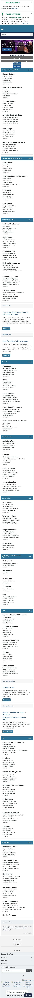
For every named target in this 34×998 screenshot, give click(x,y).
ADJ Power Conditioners (9, 903)
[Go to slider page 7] (22, 55)
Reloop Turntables (7, 805)
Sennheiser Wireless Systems (11, 520)
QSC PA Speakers (7, 504)
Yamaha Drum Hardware (9, 668)
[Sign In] (27, 29)
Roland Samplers (7, 834)
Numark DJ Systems (8, 780)
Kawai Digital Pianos (8, 245)
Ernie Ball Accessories (9, 144)
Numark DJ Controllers (9, 752)
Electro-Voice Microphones (10, 536)
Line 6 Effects (6, 92)
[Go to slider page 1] (12, 55)
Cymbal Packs (6, 617)
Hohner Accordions (8, 589)
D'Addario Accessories (9, 148)
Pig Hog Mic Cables (8, 854)
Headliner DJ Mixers (8, 764)
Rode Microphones (8, 374)
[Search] (31, 34)
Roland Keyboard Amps (9, 253)
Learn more (14, 8)
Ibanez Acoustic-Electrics (10, 123)
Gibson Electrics (7, 76)
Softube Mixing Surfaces (9, 472)
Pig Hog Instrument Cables (10, 868)
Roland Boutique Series (9, 228)
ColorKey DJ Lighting (8, 793)
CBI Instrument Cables (9, 866)
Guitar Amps (7, 129)
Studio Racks (6, 423)
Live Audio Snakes (9, 888)
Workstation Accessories (9, 427)
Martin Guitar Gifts (8, 602)
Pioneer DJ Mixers (7, 760)
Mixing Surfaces (8, 468)
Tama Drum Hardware (9, 672)
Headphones (7, 874)
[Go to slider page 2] (14, 55)
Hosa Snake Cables (8, 892)
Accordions (6, 587)
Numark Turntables (8, 807)
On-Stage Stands (7, 265)
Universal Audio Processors (10, 409)
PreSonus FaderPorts (8, 476)
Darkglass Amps (7, 196)
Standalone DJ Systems (11, 772)
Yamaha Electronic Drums (10, 646)
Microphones (7, 366)
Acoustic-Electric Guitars (12, 115)
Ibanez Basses (6, 165)
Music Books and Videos (9, 563)
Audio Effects (6, 461)
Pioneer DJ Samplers (8, 832)
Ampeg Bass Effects (8, 211)
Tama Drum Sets (7, 629)
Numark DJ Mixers (8, 766)
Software (5, 455)
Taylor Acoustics (7, 105)
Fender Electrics (7, 78)
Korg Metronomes (7, 573)
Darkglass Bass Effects (9, 206)
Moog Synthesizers (8, 232)
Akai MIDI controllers (8, 294)
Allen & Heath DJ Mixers (9, 762)
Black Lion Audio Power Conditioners (13, 907)
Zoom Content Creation (9, 488)
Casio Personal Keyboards (10, 279)
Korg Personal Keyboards (9, 283)
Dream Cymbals (7, 658)
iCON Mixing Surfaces (9, 474)
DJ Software (6, 462)
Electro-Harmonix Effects (10, 94)
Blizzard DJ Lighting (8, 791)
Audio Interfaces (8, 441)
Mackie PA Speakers (8, 510)
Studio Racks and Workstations (14, 421)
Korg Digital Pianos (8, 242)
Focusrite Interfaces (8, 447)
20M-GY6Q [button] (17, 944)
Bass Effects (7, 204)
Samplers (6, 826)
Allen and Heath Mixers (9, 386)
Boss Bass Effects (7, 209)
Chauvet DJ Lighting (8, 789)
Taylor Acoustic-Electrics (9, 117)
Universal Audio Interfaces (10, 443)
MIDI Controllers (8, 290)
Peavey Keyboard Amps (9, 257)
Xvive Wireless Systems (9, 522)
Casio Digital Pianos (8, 240)
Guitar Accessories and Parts (13, 142)
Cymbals (5, 652)
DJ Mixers (6, 758)
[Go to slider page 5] (18, 55)
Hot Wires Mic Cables (8, 853)
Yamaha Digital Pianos (9, 243)
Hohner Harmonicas (8, 581)
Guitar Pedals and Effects (12, 88)
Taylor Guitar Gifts (8, 600)
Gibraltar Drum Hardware (10, 673)
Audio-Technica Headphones (11, 876)
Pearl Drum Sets (7, 632)
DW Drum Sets (6, 631)
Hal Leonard (7, 561)
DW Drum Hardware (8, 670)
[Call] (31, 29)
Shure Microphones (8, 372)
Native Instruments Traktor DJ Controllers (15, 750)
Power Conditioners (10, 901)
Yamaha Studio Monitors (9, 397)
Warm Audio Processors (9, 413)
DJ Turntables (7, 799)
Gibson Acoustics (7, 107)
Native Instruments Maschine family (13, 815)
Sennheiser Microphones (9, 370)
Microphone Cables (9, 847)
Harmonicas (7, 579)
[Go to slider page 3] (15, 55)
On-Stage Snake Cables (9, 890)
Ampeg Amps (6, 192)
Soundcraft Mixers (7, 388)
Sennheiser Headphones (9, 882)
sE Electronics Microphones (10, 537)
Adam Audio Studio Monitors (11, 401)
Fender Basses (6, 167)
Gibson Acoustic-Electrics (10, 121)
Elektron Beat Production (9, 819)
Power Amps (7, 543)
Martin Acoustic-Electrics (10, 119)
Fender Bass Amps (7, 198)
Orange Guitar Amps (8, 135)
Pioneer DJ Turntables (9, 801)
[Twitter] (23, 976)
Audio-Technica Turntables (10, 803)
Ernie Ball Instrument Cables (10, 864)
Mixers (5, 380)
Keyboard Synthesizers (11, 224)
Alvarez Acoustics (7, 109)
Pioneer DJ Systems (8, 776)
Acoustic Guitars (8, 101)
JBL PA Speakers (7, 506)
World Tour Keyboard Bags (10, 267)
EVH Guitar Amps (7, 136)
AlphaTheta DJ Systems (9, 778)
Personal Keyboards (10, 277)
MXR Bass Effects (7, 208)
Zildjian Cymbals (7, 656)
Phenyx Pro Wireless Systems (11, 524)
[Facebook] (10, 976)
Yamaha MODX (6, 230)
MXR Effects (6, 95)
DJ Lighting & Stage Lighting (13, 785)
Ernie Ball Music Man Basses (10, 184)
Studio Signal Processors (12, 407)
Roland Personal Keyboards (10, 284)
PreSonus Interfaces (8, 445)
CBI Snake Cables (7, 894)
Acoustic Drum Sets (10, 627)
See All (30, 70)
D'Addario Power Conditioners (11, 909)
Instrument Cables (9, 860)
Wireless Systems (9, 516)
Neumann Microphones (9, 368)
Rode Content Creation (9, 484)
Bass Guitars (7, 163)
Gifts (4, 595)
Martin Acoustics (7, 103)
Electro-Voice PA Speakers (10, 508)
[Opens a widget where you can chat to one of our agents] (28, 995)
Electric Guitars (8, 74)
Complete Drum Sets (8, 619)
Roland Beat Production (9, 821)
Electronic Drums (7, 621)
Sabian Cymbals (7, 654)
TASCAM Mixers (7, 382)
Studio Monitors (8, 393)
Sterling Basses (7, 180)
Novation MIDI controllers (10, 296)
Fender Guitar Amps (8, 131)
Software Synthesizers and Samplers (13, 459)
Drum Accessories (7, 623)
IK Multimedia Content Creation (11, 486)
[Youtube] (30, 976)
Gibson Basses (6, 170)
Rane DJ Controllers (8, 748)
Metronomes (7, 571)
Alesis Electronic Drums (9, 644)
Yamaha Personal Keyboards (10, 281)
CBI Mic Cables (7, 851)
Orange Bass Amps (8, 194)
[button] (2, 29)
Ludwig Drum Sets (7, 634)
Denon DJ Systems (8, 774)
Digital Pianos (7, 238)
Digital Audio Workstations (10, 457)
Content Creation (9, 482)
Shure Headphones (8, 880)
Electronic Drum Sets (10, 640)
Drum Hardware (8, 666)
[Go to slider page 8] (23, 55)
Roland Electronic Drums (9, 642)
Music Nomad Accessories (10, 150)
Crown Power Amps (8, 545)
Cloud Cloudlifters (7, 415)
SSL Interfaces (6, 449)
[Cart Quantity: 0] (24, 29)
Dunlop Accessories (8, 146)
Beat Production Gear (10, 813)
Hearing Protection (9, 915)
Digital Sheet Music (8, 565)
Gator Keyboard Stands (9, 269)
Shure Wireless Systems (9, 518)
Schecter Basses (7, 182)
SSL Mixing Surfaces (8, 470)
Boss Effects (6, 90)
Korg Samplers (6, 830)
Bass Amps (6, 190)
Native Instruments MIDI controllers (13, 292)
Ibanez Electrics (7, 82)
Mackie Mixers (6, 384)
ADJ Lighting (6, 787)
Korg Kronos (6, 226)
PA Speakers (7, 502)
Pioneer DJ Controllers (9, 746)
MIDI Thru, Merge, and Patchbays (12, 271)
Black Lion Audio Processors (11, 411)
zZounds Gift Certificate (9, 597)
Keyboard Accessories (11, 263)
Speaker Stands (7, 429)
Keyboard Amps (8, 251)
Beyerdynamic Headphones (10, 878)
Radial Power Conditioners (10, 905)
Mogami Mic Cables (8, 849)
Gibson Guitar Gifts (8, 599)
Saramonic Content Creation (11, 490)
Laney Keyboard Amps (9, 255)
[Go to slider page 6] (20, 55)
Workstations (6, 425)
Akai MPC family (7, 817)
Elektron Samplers (7, 828)
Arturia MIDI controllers (9, 298)
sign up (29, 971)
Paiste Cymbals (7, 660)
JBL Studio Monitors (8, 395)
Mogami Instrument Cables (10, 862)
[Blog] (4, 976)
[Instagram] (17, 976)
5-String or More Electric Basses (14, 176)
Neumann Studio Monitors (10, 399)
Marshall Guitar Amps (8, 133)
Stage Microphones (9, 530)
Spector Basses (7, 168)
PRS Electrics (6, 80)
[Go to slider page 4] (17, 55)
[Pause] (10, 55)
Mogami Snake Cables (9, 895)
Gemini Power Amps (8, 547)
